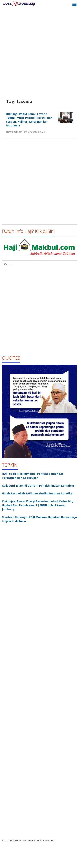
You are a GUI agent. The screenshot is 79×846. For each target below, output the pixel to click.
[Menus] (74, 4)
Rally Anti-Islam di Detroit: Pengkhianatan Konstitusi (38, 485)
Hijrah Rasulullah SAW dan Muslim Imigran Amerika (37, 493)
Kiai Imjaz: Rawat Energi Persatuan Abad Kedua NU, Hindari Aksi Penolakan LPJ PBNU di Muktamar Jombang (37, 505)
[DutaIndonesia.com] (19, 3)
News (9, 131)
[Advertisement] (39, 52)
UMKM (18, 131)
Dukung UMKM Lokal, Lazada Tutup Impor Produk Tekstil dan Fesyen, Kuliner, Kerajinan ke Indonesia (29, 119)
